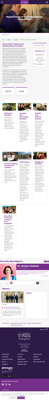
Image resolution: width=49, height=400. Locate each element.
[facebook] (3, 384)
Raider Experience (37, 354)
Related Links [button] (5, 35)
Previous (8, 283)
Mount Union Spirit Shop (39, 361)
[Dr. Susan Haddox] (11, 283)
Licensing (20, 356)
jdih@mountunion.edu (40, 64)
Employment (5, 364)
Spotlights (35, 356)
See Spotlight (44, 275)
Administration (5, 354)
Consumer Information (7, 359)
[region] (24, 395)
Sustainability (36, 359)
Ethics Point (20, 354)
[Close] (47, 393)
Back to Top (43, 329)
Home (3, 39)
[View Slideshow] (45, 261)
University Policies (5, 389)
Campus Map (5, 356)
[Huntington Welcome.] (7, 368)
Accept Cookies (21, 397)
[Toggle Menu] (47, 2)
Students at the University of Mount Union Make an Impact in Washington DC (13, 307)
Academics (9, 39)
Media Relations (21, 359)
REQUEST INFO (8, 91)
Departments (15, 39)
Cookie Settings (12, 397)
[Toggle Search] (2, 2)
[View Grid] (48, 261)
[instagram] (6, 384)
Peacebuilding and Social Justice (18, 323)
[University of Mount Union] (24, 2)
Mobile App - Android (23, 361)
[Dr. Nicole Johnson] (37, 283)
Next (41, 283)
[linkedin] (10, 384)
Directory (4, 361)
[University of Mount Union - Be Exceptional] (24, 336)
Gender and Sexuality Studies (34, 323)
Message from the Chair (39, 45)
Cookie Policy (22, 395)
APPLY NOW (21, 91)
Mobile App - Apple (22, 364)
